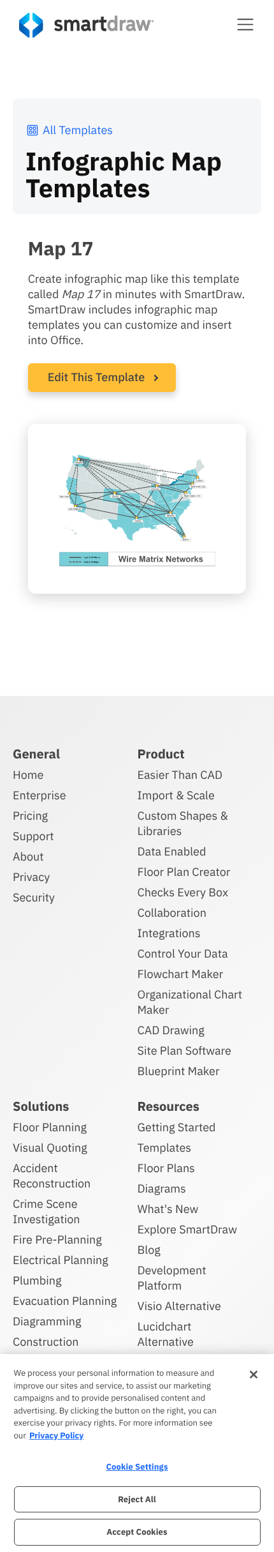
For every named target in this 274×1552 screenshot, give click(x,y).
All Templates (78, 130)
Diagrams (162, 1188)
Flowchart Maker (181, 974)
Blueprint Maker (179, 1071)
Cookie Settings (137, 1466)
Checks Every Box (183, 892)
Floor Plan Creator (184, 871)
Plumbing (37, 1280)
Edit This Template (96, 377)
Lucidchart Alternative (166, 1334)
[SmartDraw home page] (86, 25)
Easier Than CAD (180, 774)
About (28, 856)
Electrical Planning (60, 1260)
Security (34, 897)
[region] (137, 1453)
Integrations (169, 933)
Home (28, 774)
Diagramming (47, 1321)
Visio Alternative (179, 1306)
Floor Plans (166, 1168)
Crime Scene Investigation (46, 1211)
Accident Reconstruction (51, 1176)
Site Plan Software (184, 1050)
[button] (245, 24)
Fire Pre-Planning (57, 1239)
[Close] (254, 1374)
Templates (165, 1147)
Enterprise (39, 795)
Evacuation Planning (65, 1300)
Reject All (137, 1499)
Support (33, 836)
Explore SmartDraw (187, 1229)
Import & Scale (176, 795)
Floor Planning (50, 1127)
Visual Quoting (50, 1147)
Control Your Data (183, 953)
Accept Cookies (136, 1531)
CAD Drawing (171, 1030)
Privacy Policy (56, 1435)
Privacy (31, 877)
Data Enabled (172, 851)
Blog (149, 1249)
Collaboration (172, 912)
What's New (168, 1209)
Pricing (30, 815)
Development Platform (172, 1278)
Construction (45, 1341)
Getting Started (177, 1127)
